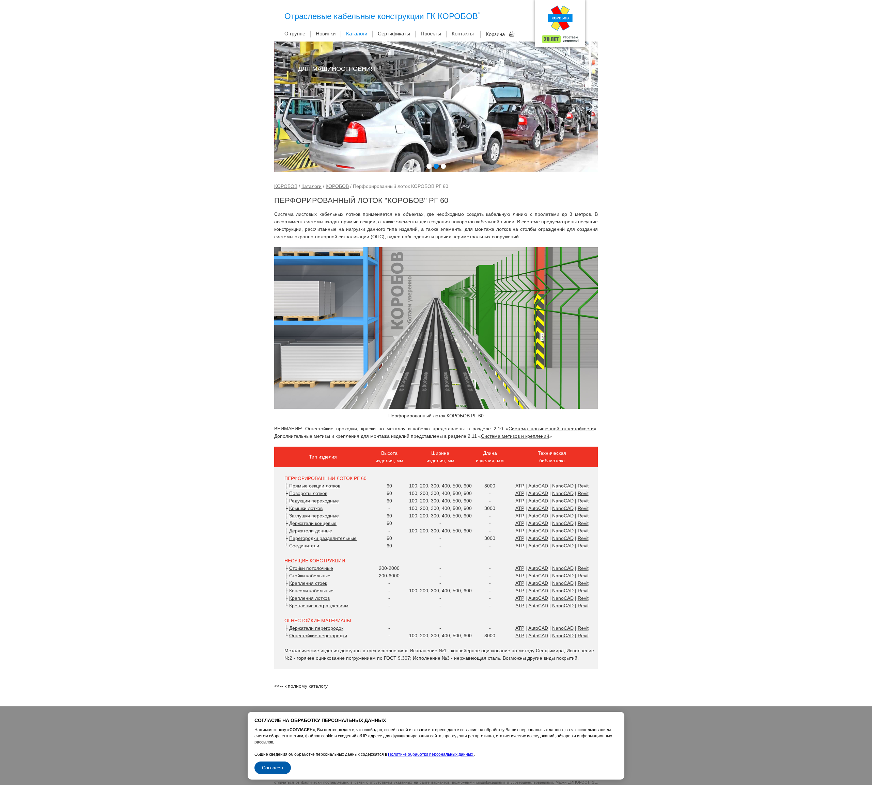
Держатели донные (310, 530)
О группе (294, 33)
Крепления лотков (309, 598)
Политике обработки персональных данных (431, 754)
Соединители (304, 545)
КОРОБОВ (285, 186)
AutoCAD (538, 485)
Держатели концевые (313, 523)
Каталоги (356, 33)
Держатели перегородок (316, 628)
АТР (519, 485)
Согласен (272, 767)
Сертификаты (394, 33)
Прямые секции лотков (314, 485)
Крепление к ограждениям (318, 605)
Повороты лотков (308, 493)
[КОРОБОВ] (560, 25)
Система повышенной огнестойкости (551, 428)
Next (591, 107)
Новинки (326, 33)
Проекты (431, 33)
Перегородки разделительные (323, 538)
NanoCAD (563, 485)
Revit (583, 485)
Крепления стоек (308, 583)
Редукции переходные (314, 500)
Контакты (463, 33)
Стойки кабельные (309, 575)
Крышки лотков (306, 508)
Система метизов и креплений (515, 436)
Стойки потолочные (311, 568)
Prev (280, 107)
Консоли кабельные (311, 590)
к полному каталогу (306, 686)
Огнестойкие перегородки (318, 635)
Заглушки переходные (314, 515)
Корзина (496, 34)
